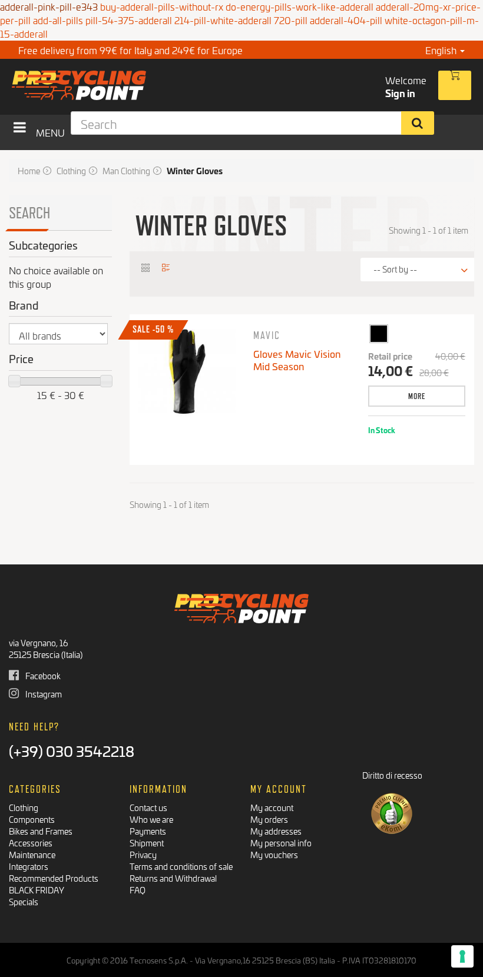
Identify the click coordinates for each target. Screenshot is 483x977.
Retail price (390, 356)
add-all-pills (58, 19)
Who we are (151, 819)
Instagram (43, 693)
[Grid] (145, 267)
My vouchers (274, 854)
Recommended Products (53, 878)
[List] (166, 267)
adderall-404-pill (346, 19)
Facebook (42, 675)
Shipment (147, 842)
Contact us (148, 807)
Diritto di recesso (392, 775)
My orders (269, 819)
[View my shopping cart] (454, 85)
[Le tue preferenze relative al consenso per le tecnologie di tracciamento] (462, 956)
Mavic (266, 335)
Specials (23, 901)
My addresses (276, 831)
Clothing (23, 807)
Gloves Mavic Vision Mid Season (296, 359)
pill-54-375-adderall (128, 19)
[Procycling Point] (122, 85)
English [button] (442, 49)
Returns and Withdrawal (173, 878)
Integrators (28, 866)
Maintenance (32, 854)
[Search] (418, 123)
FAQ (137, 889)
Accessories (30, 842)
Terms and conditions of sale (181, 866)
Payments (148, 831)
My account (271, 807)
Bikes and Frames (40, 831)
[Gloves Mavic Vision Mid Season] (187, 371)
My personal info (281, 842)
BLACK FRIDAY (36, 889)
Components (32, 819)
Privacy (143, 854)
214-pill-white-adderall (223, 19)
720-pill (290, 19)
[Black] (378, 333)
